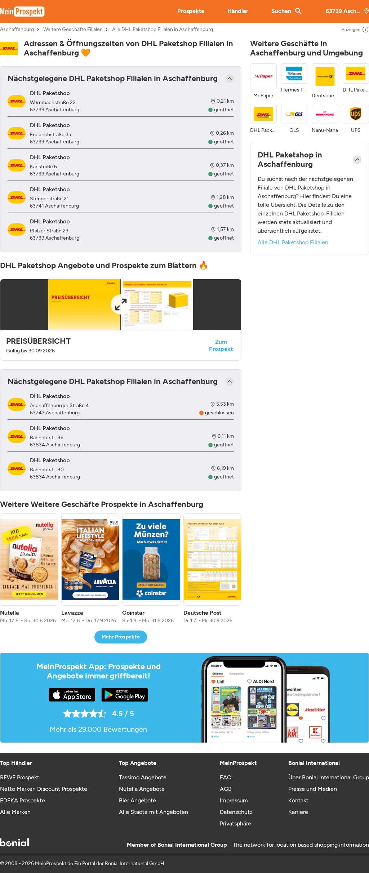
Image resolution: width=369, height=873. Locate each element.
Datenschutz (236, 812)
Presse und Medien (312, 788)
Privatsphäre (235, 823)
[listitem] (29, 568)
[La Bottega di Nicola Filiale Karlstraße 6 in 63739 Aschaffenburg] (17, 165)
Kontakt (298, 800)
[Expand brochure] (120, 304)
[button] (120, 320)
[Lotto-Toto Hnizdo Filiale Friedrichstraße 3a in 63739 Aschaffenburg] (17, 133)
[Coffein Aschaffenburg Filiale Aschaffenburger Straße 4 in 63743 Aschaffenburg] (17, 404)
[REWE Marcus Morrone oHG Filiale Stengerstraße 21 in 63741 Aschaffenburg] (17, 197)
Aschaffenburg (17, 29)
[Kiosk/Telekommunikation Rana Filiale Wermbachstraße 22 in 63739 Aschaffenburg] (17, 101)
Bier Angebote (137, 800)
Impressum (234, 800)
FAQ (225, 777)
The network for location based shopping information (301, 844)
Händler (237, 11)
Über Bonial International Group (328, 777)
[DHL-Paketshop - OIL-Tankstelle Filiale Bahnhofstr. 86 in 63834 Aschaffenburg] (17, 436)
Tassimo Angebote (142, 777)
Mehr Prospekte (121, 637)
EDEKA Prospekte (22, 800)
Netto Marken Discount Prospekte (43, 788)
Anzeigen (351, 29)
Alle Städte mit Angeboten (153, 812)
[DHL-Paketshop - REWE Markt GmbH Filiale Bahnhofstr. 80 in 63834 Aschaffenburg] (17, 468)
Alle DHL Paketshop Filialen (293, 242)
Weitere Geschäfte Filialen (73, 29)
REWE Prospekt (19, 777)
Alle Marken (15, 812)
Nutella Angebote (142, 788)
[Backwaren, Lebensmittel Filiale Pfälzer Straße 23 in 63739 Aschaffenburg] (17, 229)
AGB (226, 788)
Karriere (298, 812)
